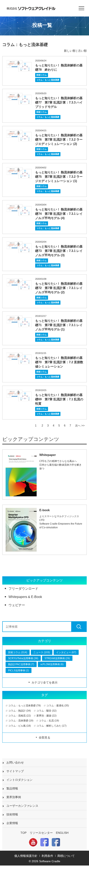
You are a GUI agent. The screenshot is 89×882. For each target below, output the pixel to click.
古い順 (82, 50)
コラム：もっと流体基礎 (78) (24, 705)
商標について (66, 855)
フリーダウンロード (23, 588)
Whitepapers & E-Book (25, 597)
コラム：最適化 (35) (57, 705)
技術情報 (12, 814)
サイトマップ (15, 771)
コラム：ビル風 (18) (19, 725)
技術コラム (41, 75)
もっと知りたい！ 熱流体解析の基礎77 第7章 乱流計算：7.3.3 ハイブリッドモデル (59, 102)
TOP (23, 832)
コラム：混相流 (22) (19, 715)
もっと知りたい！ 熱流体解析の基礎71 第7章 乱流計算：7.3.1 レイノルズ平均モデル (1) (59, 325)
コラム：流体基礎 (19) (20, 720)
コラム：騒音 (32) (46, 710)
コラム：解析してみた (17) (51, 725)
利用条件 (47, 855)
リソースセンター (41, 832)
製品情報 (12, 788)
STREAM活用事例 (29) (57, 658)
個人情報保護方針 (25, 855)
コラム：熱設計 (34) (19, 710)
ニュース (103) (41, 652)
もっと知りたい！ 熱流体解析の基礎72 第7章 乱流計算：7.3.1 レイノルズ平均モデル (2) (59, 288)
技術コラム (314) (17, 652)
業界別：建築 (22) (46, 715)
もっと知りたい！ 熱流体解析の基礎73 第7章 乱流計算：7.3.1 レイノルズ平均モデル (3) (59, 251)
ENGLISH (62, 832)
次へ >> (80, 425)
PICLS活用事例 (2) (18, 670)
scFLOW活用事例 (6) (52, 664)
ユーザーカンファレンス (22, 805)
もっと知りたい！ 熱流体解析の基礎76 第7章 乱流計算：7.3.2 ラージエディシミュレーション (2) (59, 139)
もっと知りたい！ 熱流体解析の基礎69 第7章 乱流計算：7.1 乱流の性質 (59, 399)
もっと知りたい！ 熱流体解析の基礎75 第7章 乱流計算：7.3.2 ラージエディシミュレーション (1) (59, 176)
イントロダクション (19, 779)
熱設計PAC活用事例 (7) (21, 664)
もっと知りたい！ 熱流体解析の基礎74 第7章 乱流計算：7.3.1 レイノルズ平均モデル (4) (59, 214)
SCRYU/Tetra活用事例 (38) (23, 658)
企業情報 (12, 823)
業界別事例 (13, 797)
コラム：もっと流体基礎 (47, 80)
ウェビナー (16, 605)
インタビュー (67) (66, 652)
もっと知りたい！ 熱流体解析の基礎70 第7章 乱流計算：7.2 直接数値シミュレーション (59, 362)
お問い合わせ (15, 762)
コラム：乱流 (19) (49, 720)
